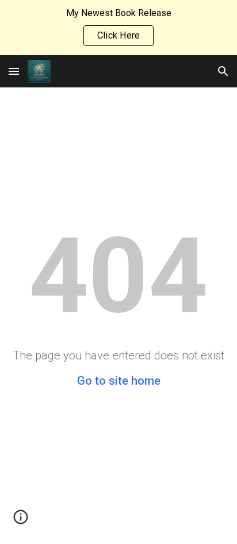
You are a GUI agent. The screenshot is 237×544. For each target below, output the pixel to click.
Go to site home (118, 381)
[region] (118, 27)
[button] (14, 71)
